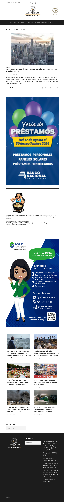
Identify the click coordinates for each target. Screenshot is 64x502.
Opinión (42, 496)
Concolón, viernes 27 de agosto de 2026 (17, 221)
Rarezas (51, 496)
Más (51, 22)
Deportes (45, 22)
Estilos (46, 496)
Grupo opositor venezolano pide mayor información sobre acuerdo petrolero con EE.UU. (19, 354)
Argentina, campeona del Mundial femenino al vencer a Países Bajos (46, 382)
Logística (7, 497)
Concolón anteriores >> (53, 227)
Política (13, 22)
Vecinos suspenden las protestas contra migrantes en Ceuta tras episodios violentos (46, 353)
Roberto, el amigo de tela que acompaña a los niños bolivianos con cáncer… (46, 409)
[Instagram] (35, 3)
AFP (7, 74)
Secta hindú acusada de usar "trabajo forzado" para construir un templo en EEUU (31, 70)
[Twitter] (32, 3)
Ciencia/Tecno (35, 496)
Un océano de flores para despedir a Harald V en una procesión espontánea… (18, 382)
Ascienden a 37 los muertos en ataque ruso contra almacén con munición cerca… (19, 409)
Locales (30, 22)
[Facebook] (30, 3)
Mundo (37, 22)
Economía (21, 22)
